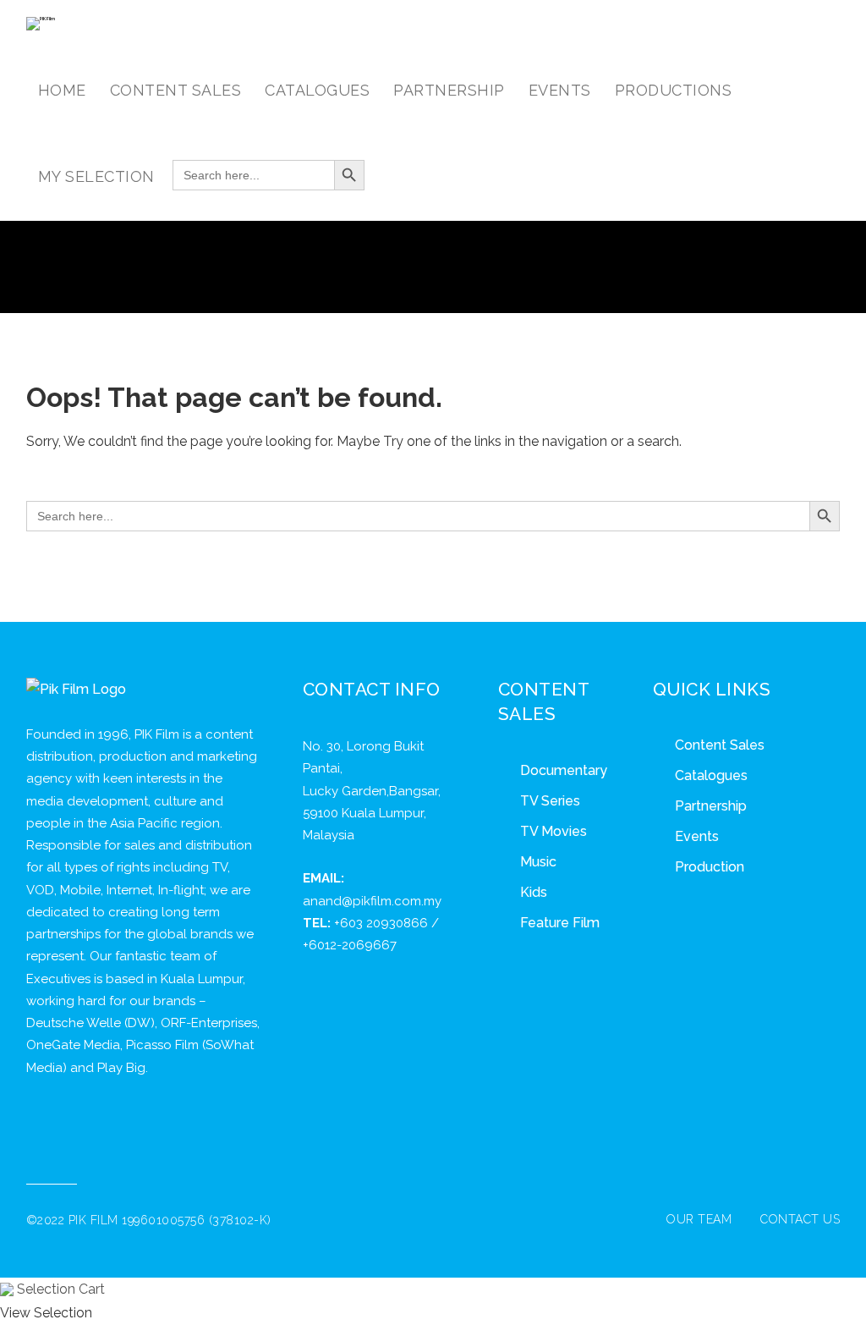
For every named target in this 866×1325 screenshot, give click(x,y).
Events (697, 836)
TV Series (550, 801)
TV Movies (553, 831)
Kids (533, 892)
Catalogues (711, 775)
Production (709, 867)
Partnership (711, 806)
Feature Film (560, 923)
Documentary (563, 770)
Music (538, 862)
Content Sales (720, 745)
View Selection (46, 1313)
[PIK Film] (40, 23)
